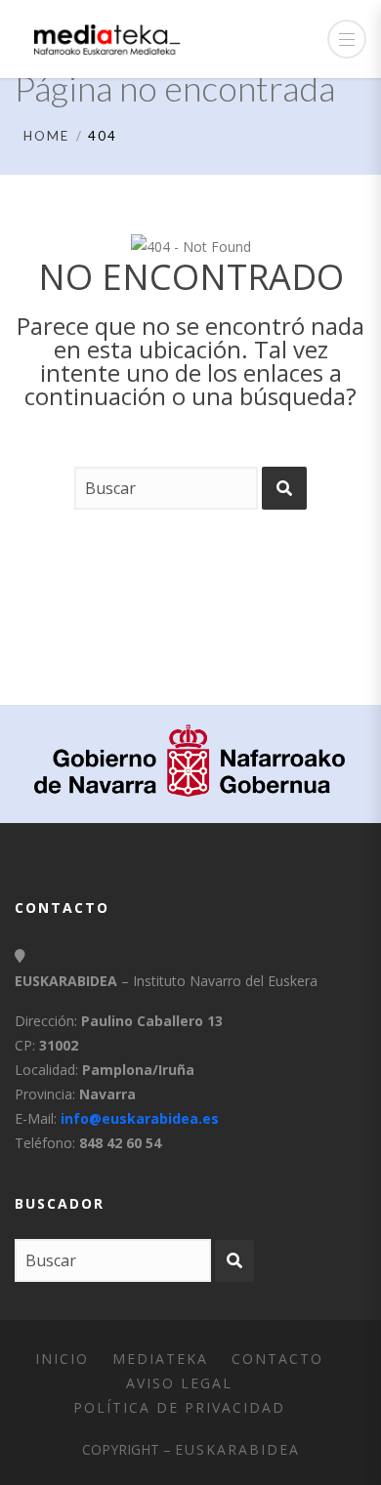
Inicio (62, 1358)
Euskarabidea (237, 1449)
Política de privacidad (179, 1407)
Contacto (277, 1358)
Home (46, 136)
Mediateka (160, 1358)
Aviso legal (179, 1383)
